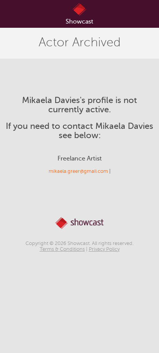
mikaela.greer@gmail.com (78, 171)
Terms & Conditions (62, 249)
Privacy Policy (104, 249)
